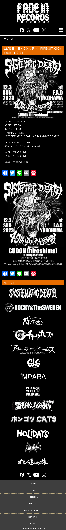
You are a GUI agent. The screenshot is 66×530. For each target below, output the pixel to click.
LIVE (33, 490)
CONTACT (33, 517)
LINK (33, 523)
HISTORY (33, 497)
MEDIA (33, 503)
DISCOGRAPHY (33, 510)
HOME (33, 484)
